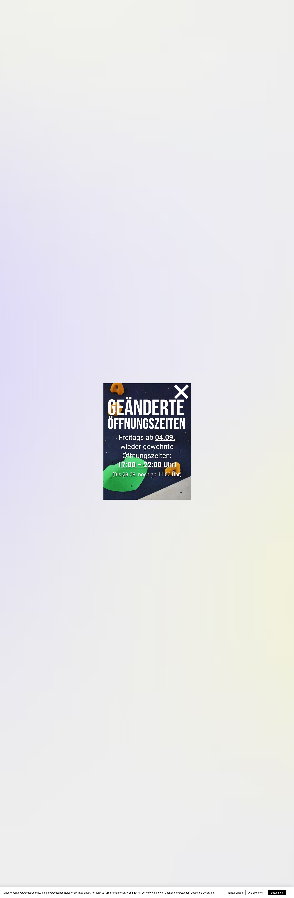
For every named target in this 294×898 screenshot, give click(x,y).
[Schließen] (290, 892)
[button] (181, 391)
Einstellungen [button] (235, 892)
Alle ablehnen (255, 892)
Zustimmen (277, 892)
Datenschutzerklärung (203, 892)
